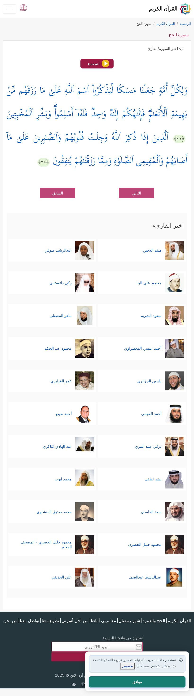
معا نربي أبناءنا (103, 620)
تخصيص (127, 666)
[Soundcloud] (73, 684)
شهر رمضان (129, 620)
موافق (137, 682)
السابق (57, 193)
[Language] (23, 7)
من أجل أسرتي (75, 620)
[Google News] (83, 684)
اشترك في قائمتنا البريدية (123, 638)
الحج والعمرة (153, 620)
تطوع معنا (50, 620)
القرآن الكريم (179, 620)
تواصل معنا (29, 620)
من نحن (10, 620)
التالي (136, 193)
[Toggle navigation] (9, 9)
